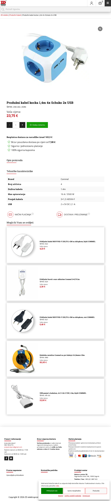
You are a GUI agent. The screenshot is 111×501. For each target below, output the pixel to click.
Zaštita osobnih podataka (73, 496)
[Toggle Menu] (108, 3)
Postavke (96, 491)
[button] (20, 214)
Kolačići (60, 496)
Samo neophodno (74, 491)
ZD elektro (4, 15)
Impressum (86, 496)
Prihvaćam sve (52, 491)
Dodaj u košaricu (38, 125)
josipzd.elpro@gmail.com (13, 447)
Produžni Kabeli (15, 15)
